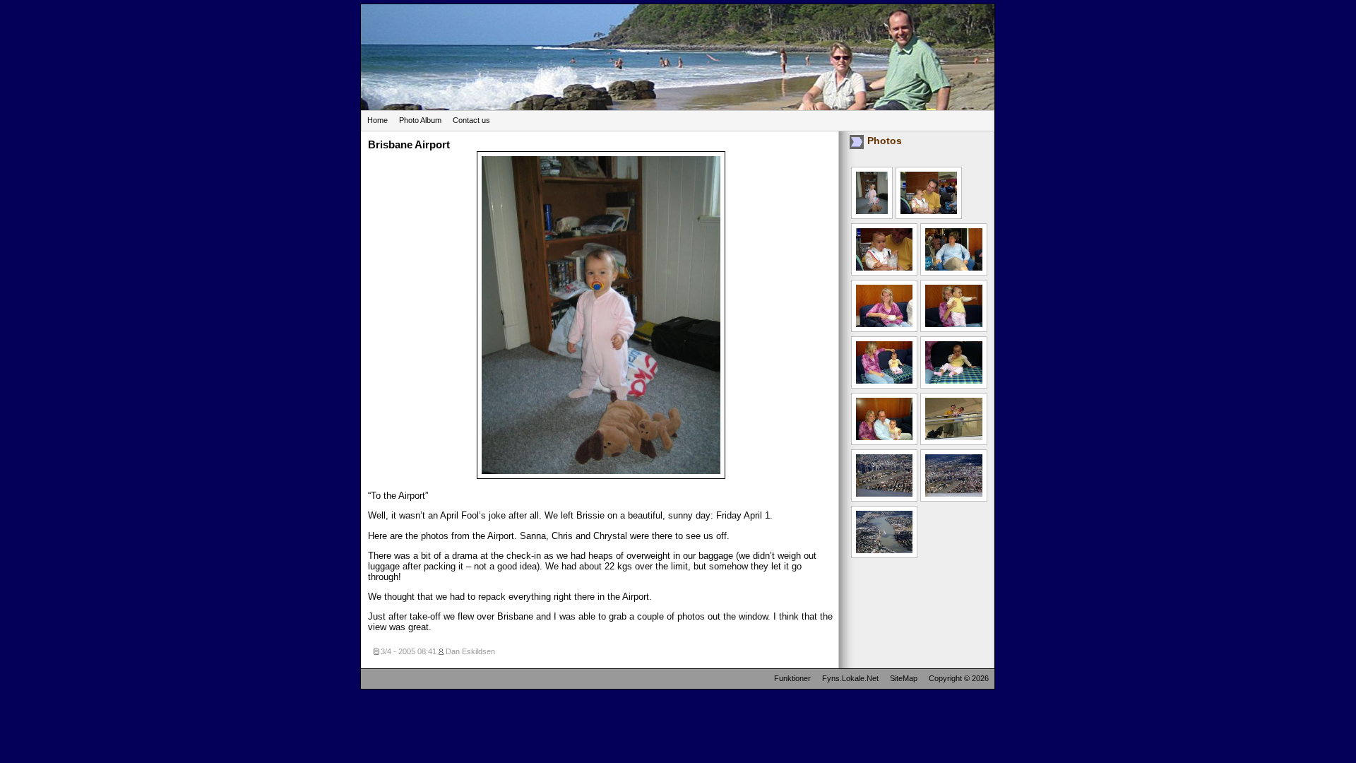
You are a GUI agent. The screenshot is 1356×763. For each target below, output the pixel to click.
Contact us (471, 120)
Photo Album (420, 120)
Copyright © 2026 (959, 678)
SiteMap (903, 678)
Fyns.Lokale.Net (850, 678)
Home (377, 120)
